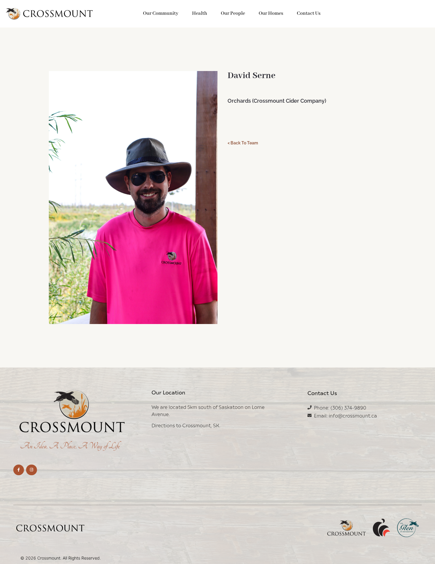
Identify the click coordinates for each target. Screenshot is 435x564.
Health (199, 13)
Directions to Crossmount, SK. (186, 425)
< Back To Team (243, 143)
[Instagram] (31, 470)
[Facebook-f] (18, 470)
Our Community (160, 13)
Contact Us (308, 13)
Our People (233, 13)
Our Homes (271, 13)
